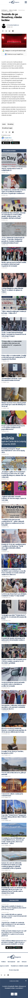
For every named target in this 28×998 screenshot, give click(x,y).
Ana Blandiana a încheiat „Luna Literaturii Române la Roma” (11, 379)
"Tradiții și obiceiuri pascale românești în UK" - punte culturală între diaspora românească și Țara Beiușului (12, 522)
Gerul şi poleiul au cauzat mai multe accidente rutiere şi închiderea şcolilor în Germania (13, 684)
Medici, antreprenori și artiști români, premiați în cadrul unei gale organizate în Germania (13, 264)
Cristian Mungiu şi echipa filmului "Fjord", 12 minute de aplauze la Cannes (12, 290)
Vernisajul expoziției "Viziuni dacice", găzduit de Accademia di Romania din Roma (13, 617)
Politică (3, 961)
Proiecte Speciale (14, 970)
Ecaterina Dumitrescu (13, 25)
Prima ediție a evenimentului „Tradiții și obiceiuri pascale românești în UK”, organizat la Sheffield (13, 357)
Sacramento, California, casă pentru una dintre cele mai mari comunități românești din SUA (13, 707)
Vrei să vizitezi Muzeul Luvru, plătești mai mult (13, 773)
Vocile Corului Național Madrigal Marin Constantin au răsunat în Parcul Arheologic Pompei (13, 334)
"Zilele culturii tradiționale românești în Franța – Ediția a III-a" (13, 312)
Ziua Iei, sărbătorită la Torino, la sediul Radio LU (11, 169)
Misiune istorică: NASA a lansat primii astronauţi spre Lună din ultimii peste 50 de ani (13, 404)
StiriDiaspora (4, 10)
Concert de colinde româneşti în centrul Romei (12, 794)
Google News (8, 137)
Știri (18, 961)
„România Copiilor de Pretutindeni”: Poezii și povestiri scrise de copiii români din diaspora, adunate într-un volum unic (13, 474)
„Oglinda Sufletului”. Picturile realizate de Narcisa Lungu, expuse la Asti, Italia (13, 498)
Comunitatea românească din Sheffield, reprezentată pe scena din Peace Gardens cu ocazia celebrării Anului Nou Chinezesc (13, 571)
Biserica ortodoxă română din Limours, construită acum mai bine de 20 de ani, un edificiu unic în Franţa (13, 730)
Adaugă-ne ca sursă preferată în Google (15, 50)
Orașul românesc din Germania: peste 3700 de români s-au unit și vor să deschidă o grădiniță (13, 661)
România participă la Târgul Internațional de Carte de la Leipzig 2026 (13, 450)
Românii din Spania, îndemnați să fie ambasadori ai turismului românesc (13, 639)
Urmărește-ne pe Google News (15, 54)
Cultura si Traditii (13, 10)
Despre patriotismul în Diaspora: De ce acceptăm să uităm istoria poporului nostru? (13, 427)
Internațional (11, 961)
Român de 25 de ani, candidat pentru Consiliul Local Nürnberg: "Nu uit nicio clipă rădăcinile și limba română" (13, 547)
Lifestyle (24, 961)
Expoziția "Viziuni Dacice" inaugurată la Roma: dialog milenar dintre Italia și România (13, 816)
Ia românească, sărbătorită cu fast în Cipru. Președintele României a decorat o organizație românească (13, 191)
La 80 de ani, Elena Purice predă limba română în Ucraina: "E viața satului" (13, 595)
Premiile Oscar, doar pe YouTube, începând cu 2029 (12, 752)
